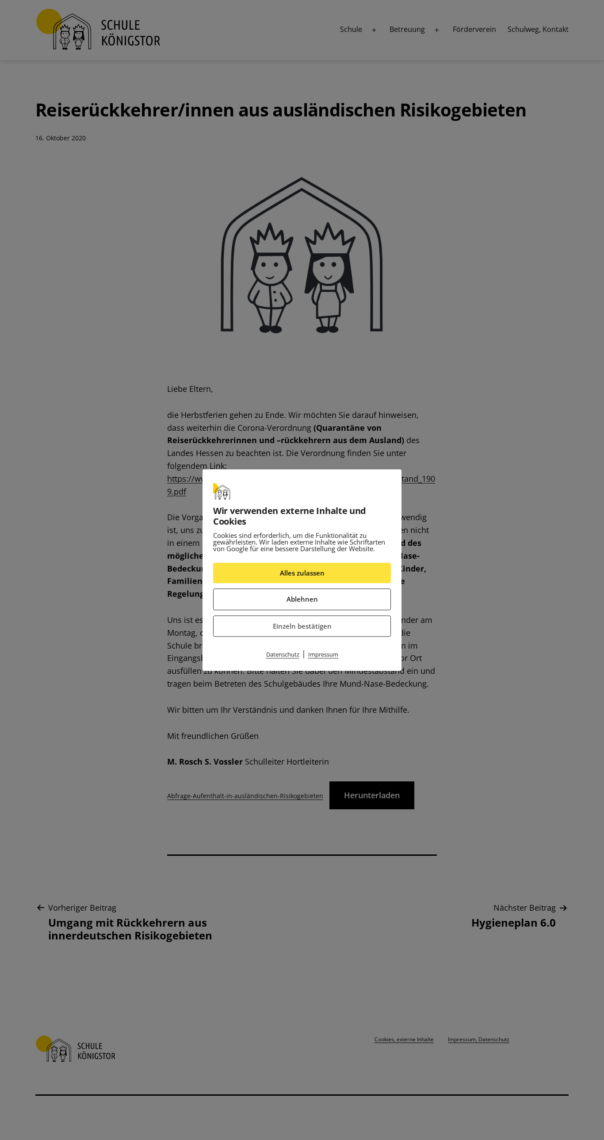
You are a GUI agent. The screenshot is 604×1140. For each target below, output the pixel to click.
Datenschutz (282, 654)
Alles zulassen (302, 572)
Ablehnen (302, 599)
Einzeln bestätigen (302, 626)
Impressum (323, 654)
